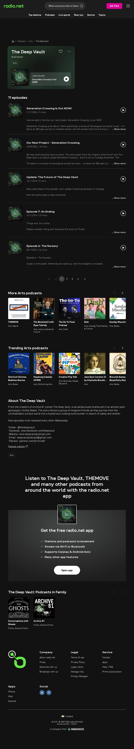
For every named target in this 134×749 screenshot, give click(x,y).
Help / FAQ (107, 667)
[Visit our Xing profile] (49, 692)
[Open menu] (128, 6)
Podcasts (50, 15)
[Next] (122, 292)
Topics (102, 15)
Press (42, 662)
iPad (10, 696)
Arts (15, 63)
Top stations (35, 15)
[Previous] (114, 292)
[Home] (13, 41)
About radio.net (47, 657)
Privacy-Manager (79, 676)
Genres (91, 15)
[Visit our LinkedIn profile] (42, 692)
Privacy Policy (78, 662)
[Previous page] (56, 279)
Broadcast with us (49, 672)
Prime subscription (112, 672)
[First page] (49, 279)
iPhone (11, 692)
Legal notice (77, 667)
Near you (78, 15)
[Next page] (78, 279)
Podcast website (16, 446)
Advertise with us (48, 667)
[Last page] (84, 279)
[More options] (69, 51)
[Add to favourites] (60, 51)
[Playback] (66, 79)
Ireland (69, 716)
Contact (106, 657)
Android (12, 701)
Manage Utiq (77, 672)
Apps (104, 662)
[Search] (82, 6)
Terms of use (77, 657)
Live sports (64, 15)
